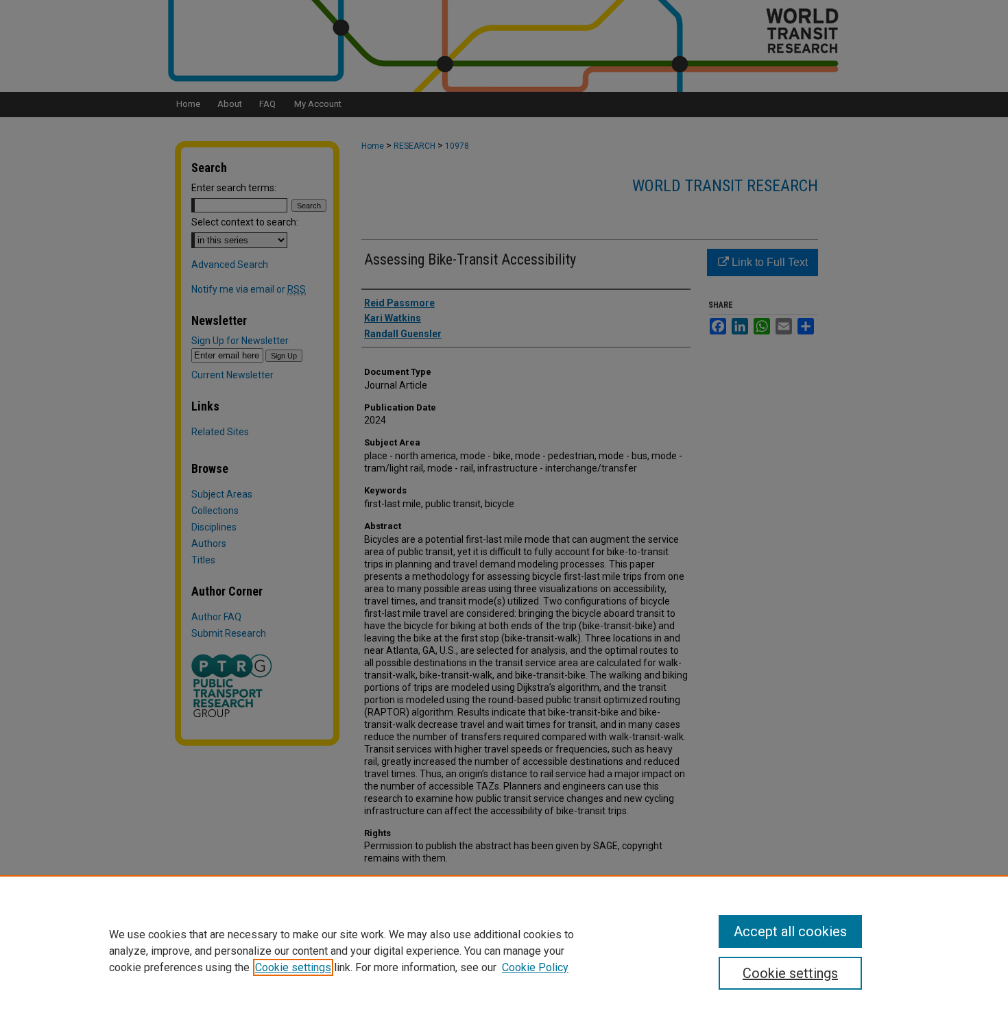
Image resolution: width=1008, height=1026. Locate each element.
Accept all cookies (790, 931)
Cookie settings (293, 967)
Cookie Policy (535, 967)
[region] (504, 950)
